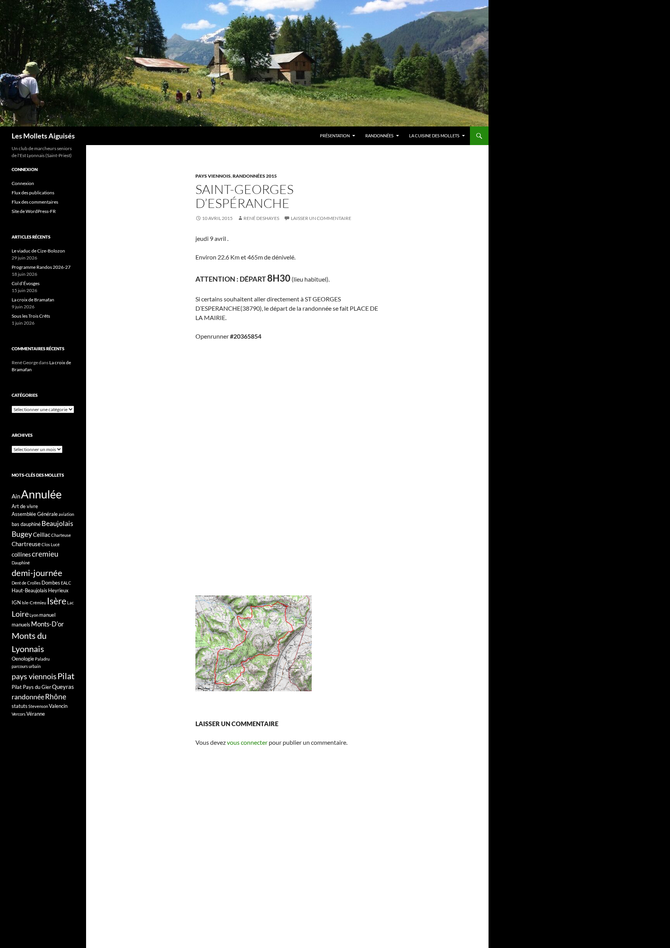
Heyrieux (58, 590)
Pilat (65, 676)
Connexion (23, 183)
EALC (66, 582)
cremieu (45, 553)
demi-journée (37, 572)
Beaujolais (57, 523)
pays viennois (34, 676)
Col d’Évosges (26, 283)
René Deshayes (261, 218)
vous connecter (247, 742)
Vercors (19, 713)
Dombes (50, 583)
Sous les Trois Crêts (31, 316)
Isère (56, 601)
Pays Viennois (213, 176)
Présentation (335, 135)
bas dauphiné (26, 524)
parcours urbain (26, 666)
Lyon (33, 615)
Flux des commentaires (35, 202)
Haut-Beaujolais (29, 590)
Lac (70, 602)
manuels (21, 624)
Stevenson (38, 706)
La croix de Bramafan (33, 300)
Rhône (55, 696)
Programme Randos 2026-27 (41, 267)
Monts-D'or (47, 624)
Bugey (22, 533)
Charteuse (61, 535)
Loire (20, 613)
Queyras (63, 686)
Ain (16, 496)
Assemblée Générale (35, 514)
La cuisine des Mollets (434, 135)
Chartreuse (26, 543)
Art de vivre (25, 506)
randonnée (28, 696)
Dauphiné (21, 562)
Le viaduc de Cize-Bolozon (38, 251)
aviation (66, 514)
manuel (47, 615)
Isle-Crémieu (34, 602)
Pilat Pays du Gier (31, 687)
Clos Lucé (50, 544)
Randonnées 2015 (255, 176)
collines (21, 554)
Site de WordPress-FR (34, 211)
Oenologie (23, 659)
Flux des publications (33, 192)
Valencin (58, 706)
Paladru (42, 658)
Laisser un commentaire (321, 218)
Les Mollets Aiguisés (43, 135)
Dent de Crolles (26, 582)
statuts (20, 706)
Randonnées (379, 135)
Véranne (35, 714)
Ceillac (41, 534)
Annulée (41, 494)
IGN (16, 602)
